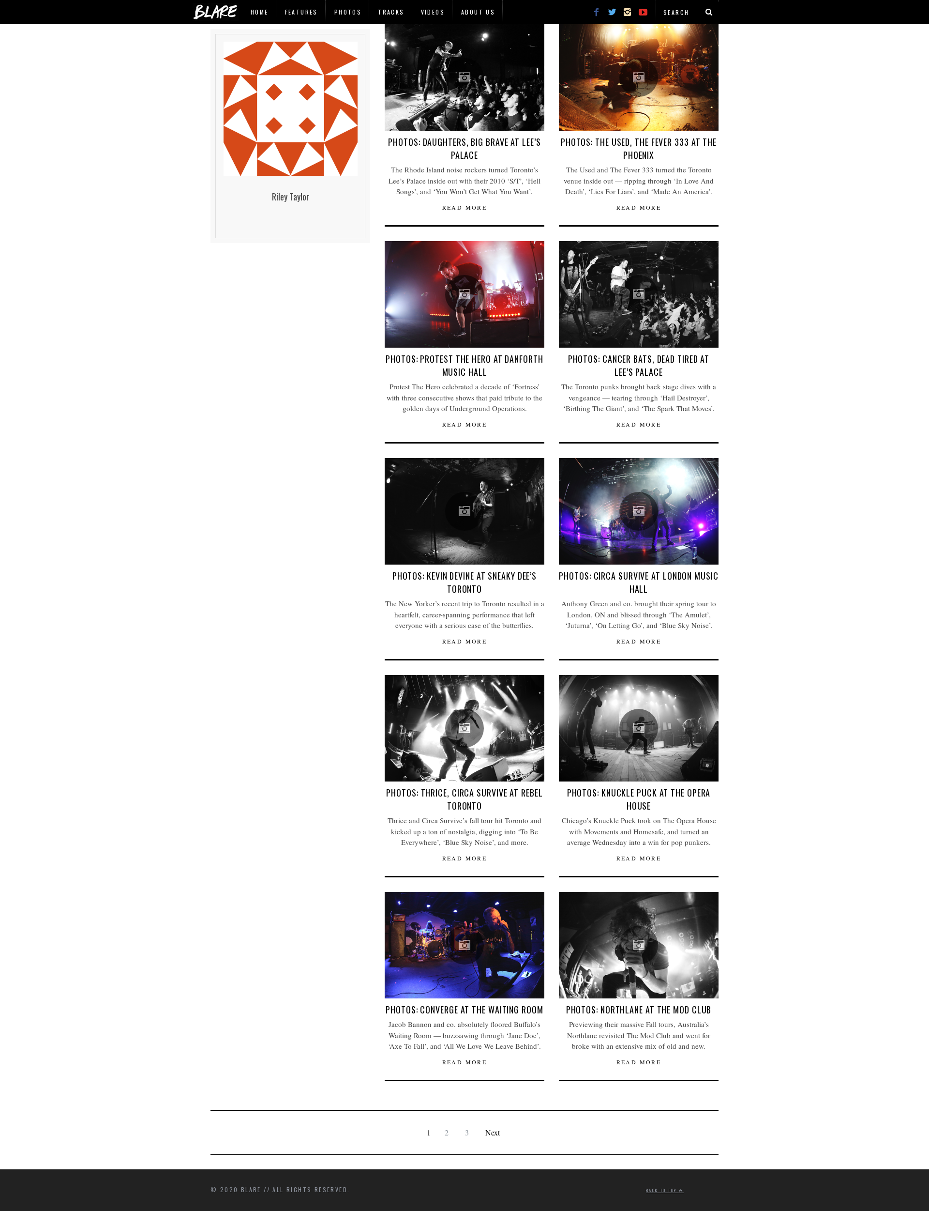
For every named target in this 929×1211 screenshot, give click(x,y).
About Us (478, 12)
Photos (347, 12)
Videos (433, 12)
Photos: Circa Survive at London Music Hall (638, 582)
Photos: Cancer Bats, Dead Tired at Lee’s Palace (639, 365)
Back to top (662, 1190)
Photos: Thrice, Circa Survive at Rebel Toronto (464, 799)
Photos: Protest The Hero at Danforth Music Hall (464, 365)
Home (260, 12)
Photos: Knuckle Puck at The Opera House (639, 799)
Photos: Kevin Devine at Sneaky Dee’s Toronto (464, 582)
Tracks (391, 12)
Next (492, 1132)
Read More (464, 207)
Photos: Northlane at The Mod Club (639, 1009)
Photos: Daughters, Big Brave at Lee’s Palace (464, 148)
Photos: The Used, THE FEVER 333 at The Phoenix (639, 148)
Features (301, 12)
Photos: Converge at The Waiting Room (464, 1009)
